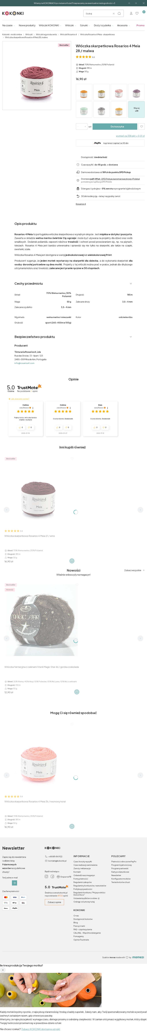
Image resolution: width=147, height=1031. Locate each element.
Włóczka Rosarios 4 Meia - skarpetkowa (97, 34)
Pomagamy (79, 936)
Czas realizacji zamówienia (85, 865)
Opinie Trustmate (81, 940)
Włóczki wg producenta (46, 34)
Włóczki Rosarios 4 (68, 34)
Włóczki (29, 34)
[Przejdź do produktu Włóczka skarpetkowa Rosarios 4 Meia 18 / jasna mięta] (84, 109)
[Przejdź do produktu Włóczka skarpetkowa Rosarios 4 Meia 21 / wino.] (39, 491)
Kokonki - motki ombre (12, 34)
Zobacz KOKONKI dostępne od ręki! (40, 1029)
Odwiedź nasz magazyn (84, 875)
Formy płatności (81, 879)
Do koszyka (117, 126)
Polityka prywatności (83, 889)
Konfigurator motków (120, 879)
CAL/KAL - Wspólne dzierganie (87, 933)
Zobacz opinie (54, 902)
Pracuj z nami (79, 926)
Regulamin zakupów (83, 882)
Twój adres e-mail (10, 877)
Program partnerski (119, 868)
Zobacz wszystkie (132, 570)
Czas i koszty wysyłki (83, 861)
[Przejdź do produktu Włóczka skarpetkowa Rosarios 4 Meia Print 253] (119, 92)
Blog (76, 922)
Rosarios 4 (81, 204)
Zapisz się (14, 882)
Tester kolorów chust (120, 882)
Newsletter (116, 875)
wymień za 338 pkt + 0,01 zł (130, 135)
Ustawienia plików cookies (85, 898)
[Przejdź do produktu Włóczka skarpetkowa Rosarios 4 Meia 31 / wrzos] (136, 92)
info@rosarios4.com (24, 363)
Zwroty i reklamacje (82, 868)
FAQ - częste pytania (83, 929)
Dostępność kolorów (83, 919)
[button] (119, 13)
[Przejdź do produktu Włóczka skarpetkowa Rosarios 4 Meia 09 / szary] (101, 109)
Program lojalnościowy (121, 865)
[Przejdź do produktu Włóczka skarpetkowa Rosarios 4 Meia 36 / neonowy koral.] (39, 757)
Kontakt (77, 872)
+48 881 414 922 (55, 856)
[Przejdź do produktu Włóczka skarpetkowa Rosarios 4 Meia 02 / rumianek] (119, 109)
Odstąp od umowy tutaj (84, 902)
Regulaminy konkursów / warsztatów (90, 885)
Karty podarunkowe (120, 872)
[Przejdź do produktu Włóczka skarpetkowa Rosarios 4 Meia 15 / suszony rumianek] (101, 92)
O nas (76, 915)
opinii (34, 391)
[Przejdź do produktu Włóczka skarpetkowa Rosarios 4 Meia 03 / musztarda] (84, 92)
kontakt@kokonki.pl (57, 861)
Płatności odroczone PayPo (123, 861)
